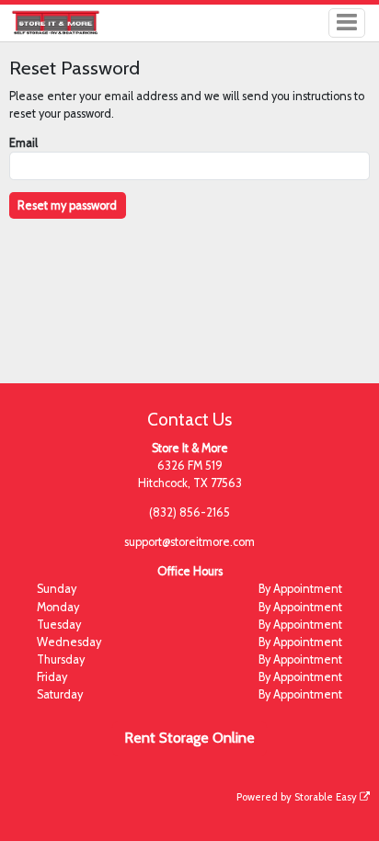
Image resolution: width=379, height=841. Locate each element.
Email (23, 143)
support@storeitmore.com (189, 542)
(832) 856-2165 (189, 512)
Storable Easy (327, 796)
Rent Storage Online (189, 737)
